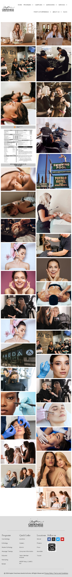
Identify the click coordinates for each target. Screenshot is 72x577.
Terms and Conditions (61, 573)
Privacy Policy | (49, 573)
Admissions (50, 5)
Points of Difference (41, 12)
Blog (65, 12)
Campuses (38, 5)
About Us (56, 12)
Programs (27, 5)
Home (20, 5)
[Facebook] (49, 539)
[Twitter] (58, 539)
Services (62, 5)
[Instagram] (53, 539)
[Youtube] (62, 539)
